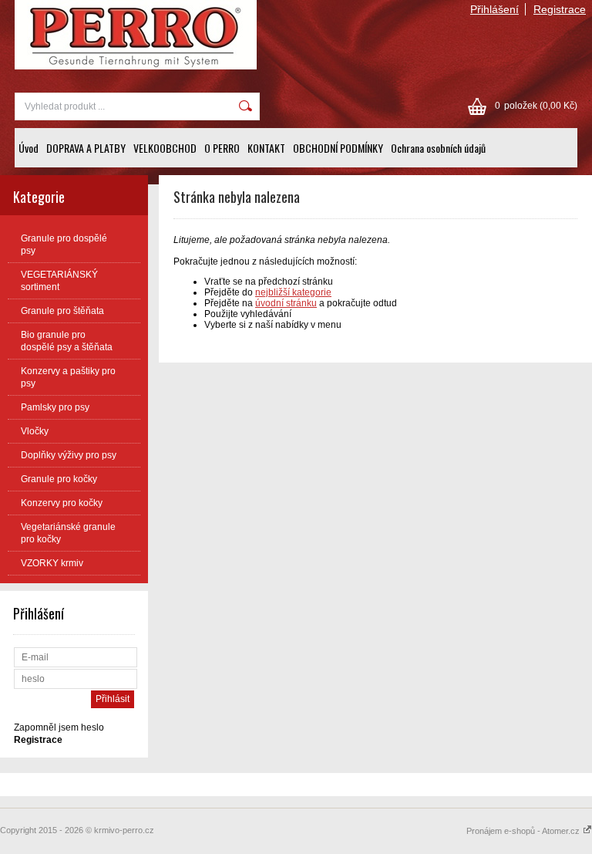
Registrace (559, 9)
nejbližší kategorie (293, 292)
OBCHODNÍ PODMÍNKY (338, 148)
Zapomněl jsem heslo (59, 727)
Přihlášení (494, 9)
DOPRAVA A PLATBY (86, 148)
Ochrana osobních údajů (438, 148)
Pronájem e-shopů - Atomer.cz (524, 830)
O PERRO (222, 148)
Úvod (28, 148)
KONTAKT (266, 148)
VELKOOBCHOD (165, 148)
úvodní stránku (286, 303)
